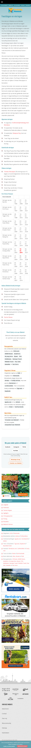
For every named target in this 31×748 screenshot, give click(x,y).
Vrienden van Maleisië (16, 463)
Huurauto (23, 5)
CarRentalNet (9, 386)
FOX (20, 356)
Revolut (18, 556)
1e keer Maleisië (4, 5)
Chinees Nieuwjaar (9, 171)
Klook (11, 407)
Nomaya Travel (17, 359)
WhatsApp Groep (15, 459)
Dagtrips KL (11, 5)
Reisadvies (28, 5)
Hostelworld (24, 539)
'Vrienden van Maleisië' (12, 420)
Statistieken (5, 733)
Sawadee (7, 364)
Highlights (6, 513)
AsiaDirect (17, 353)
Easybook (7, 391)
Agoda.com (8, 402)
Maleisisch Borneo (8, 524)
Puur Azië (17, 361)
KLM (19, 373)
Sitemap (4, 728)
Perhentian (6, 507)
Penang (5, 519)
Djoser (16, 356)
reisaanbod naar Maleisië (12, 424)
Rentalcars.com (13, 548)
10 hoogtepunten (7, 516)
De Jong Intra (9, 356)
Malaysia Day (17, 133)
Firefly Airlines (15, 380)
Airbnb (18, 402)
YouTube (15, 450)
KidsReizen (8, 359)
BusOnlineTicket (7, 546)
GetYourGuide (19, 407)
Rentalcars (12, 383)
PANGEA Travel (9, 361)
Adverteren (5, 709)
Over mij (4, 718)
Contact (4, 713)
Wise (14, 556)
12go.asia (19, 388)
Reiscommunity (6, 723)
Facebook (7, 447)
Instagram (16, 447)
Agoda (5, 689)
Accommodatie (17, 5)
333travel (16, 351)
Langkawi (5, 504)
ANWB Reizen (9, 353)
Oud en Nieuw (8, 317)
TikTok (24, 447)
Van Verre (15, 364)
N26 (23, 556)
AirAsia (7, 380)
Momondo (16, 375)
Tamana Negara (7, 510)
